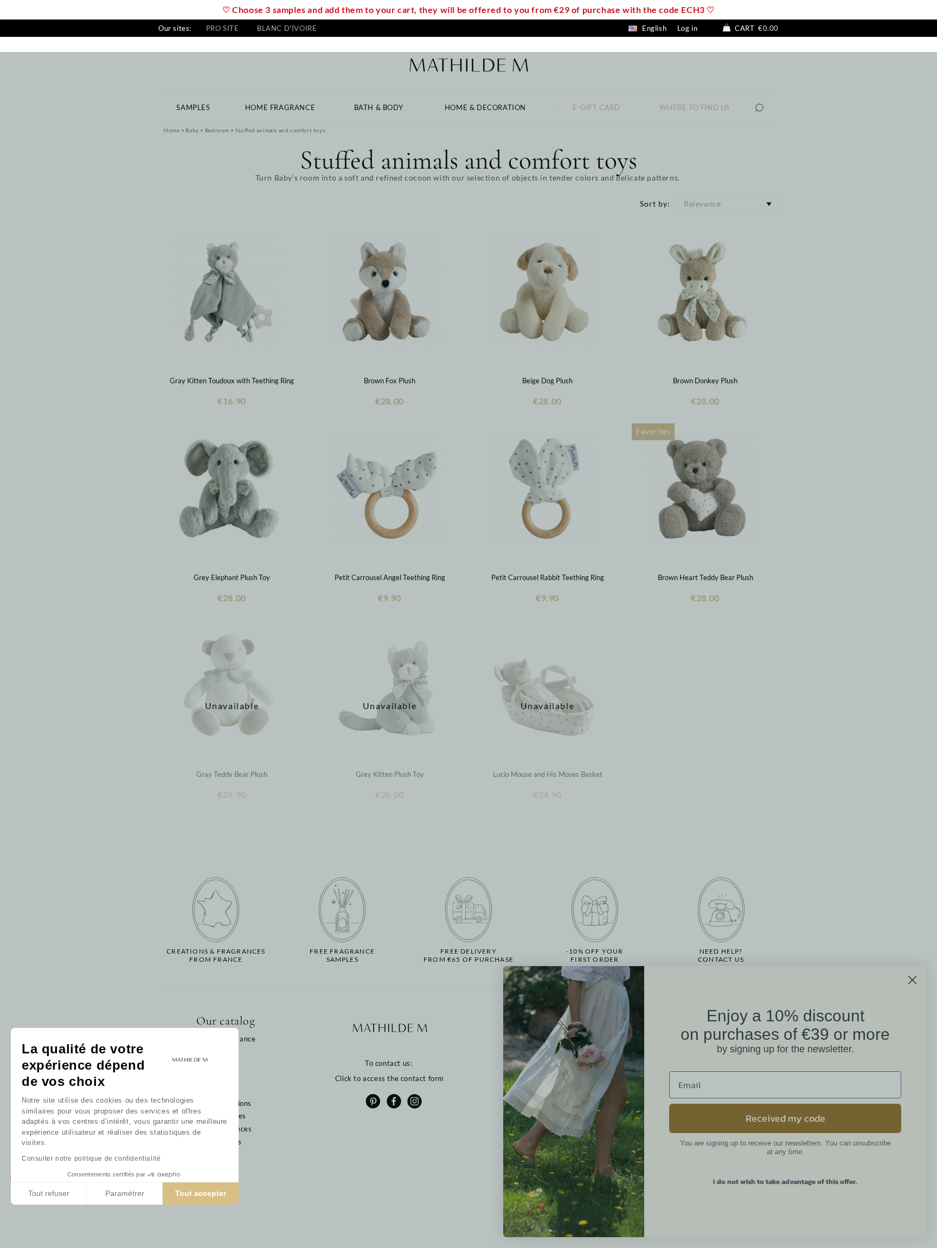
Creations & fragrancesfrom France (215, 955)
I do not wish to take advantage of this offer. (785, 1181)
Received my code (785, 1118)
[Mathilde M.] (468, 63)
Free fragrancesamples (342, 955)
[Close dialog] (912, 979)
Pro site (222, 28)
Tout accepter (200, 1193)
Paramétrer (124, 1193)
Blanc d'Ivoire (287, 28)
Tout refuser (48, 1193)
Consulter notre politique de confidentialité (91, 1158)
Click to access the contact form (389, 1078)
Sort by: (655, 203)
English (653, 28)
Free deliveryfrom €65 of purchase (468, 955)
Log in (687, 28)
